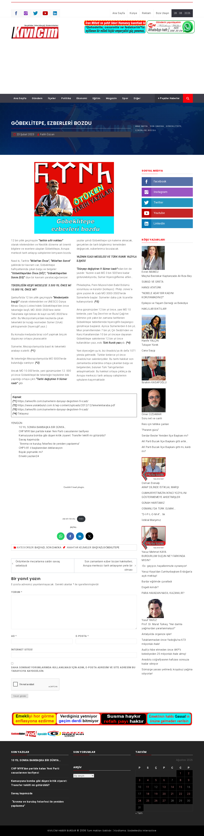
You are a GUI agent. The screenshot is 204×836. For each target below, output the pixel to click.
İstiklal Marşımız (151, 520)
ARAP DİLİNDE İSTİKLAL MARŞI (160, 487)
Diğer (137, 98)
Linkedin (159, 223)
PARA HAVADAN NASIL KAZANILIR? (163, 593)
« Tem (139, 813)
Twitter (158, 202)
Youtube (159, 213)
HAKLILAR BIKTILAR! (154, 308)
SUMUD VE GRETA (152, 281)
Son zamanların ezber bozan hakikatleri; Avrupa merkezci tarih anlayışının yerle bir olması (108, 565)
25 (147, 800)
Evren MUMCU (150, 271)
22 (180, 793)
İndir (81, 519)
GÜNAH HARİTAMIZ (153, 502)
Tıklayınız (23, 413)
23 (188, 793)
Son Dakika (53, 547)
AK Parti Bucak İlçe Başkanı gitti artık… (165, 441)
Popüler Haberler (170, 98)
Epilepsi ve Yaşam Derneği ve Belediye (165, 303)
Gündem (37, 98)
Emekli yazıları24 (29, 456)
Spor (125, 98)
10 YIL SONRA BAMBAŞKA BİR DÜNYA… (42, 427)
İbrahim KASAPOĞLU (154, 382)
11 (147, 787)
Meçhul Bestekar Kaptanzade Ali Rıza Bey (167, 275)
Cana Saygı (148, 350)
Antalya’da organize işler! (157, 634)
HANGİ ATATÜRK (151, 287)
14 (172, 787)
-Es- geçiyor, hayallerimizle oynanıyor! (164, 565)
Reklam (146, 13)
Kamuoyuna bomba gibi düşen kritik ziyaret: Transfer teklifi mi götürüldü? (62, 435)
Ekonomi (81, 98)
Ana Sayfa (119, 13)
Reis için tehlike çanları (155, 424)
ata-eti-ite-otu (69, 519)
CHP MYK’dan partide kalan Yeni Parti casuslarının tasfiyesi (54, 431)
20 (164, 793)
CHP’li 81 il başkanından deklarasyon (41, 447)
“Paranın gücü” (150, 429)
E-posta (82, 636)
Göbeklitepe (111, 547)
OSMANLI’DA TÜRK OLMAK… (159, 508)
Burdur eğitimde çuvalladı (157, 581)
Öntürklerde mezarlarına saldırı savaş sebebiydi (38, 563)
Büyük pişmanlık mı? (31, 452)
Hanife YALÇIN (150, 340)
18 (147, 793)
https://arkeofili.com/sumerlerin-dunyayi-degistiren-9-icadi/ (53, 401)
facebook (160, 181)
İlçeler (52, 98)
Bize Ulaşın (162, 13)
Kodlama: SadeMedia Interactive (135, 830)
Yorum (16, 592)
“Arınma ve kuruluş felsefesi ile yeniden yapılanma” (49, 443)
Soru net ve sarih (152, 418)
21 (172, 793)
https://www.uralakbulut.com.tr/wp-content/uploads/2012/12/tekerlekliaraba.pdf (66, 405)
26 (155, 800)
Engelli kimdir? (150, 587)
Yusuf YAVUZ (149, 620)
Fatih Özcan (47, 134)
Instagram (160, 192)
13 (164, 787)
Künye (133, 13)
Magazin (111, 98)
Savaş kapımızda (29, 439)
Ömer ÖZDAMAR (151, 414)
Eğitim (96, 98)
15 (180, 787)
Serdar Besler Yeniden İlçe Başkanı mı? (165, 435)
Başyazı (40, 547)
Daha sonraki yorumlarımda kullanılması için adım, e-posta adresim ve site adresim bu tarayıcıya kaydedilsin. (73, 669)
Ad (14, 636)
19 (155, 793)
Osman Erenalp (151, 483)
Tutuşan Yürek (150, 344)
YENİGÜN (16, 423)
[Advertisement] (102, 70)
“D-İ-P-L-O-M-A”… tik (153, 514)
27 (164, 800)
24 (139, 800)
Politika (66, 98)
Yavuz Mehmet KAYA (154, 551)
